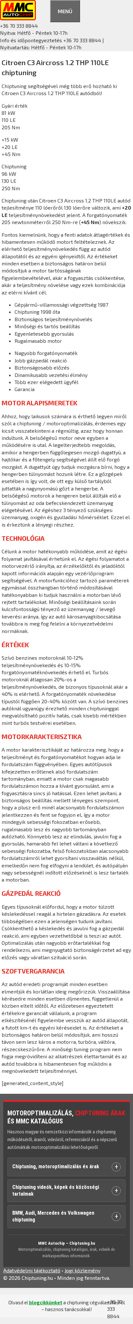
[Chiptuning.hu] (18, 18)
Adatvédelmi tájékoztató (31, 1270)
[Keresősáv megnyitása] (43, 10)
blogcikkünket (45, 1302)
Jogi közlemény (82, 1270)
